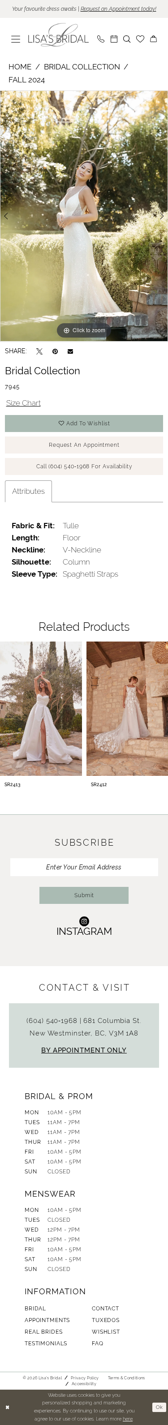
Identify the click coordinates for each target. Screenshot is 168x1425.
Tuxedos (106, 1320)
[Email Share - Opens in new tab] (70, 351)
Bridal (35, 1308)
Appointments (47, 1320)
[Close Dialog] (7, 1407)
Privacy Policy (85, 1378)
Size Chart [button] (23, 402)
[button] (16, 38)
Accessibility (84, 1384)
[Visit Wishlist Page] (140, 39)
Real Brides (43, 1332)
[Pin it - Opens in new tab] (55, 351)
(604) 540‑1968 (52, 1020)
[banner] (58, 34)
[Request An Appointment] (114, 39)
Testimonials (46, 1343)
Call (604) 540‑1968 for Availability (84, 466)
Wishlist (106, 1332)
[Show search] (127, 39)
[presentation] (41, 709)
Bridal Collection (82, 66)
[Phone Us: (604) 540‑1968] (101, 39)
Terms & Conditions (126, 1378)
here (128, 1419)
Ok (159, 1407)
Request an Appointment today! (118, 9)
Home (20, 66)
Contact (105, 1308)
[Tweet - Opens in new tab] (39, 351)
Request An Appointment (84, 445)
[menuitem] (16, 38)
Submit (84, 895)
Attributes (28, 491)
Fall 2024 (27, 79)
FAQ (97, 1343)
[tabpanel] (84, 216)
